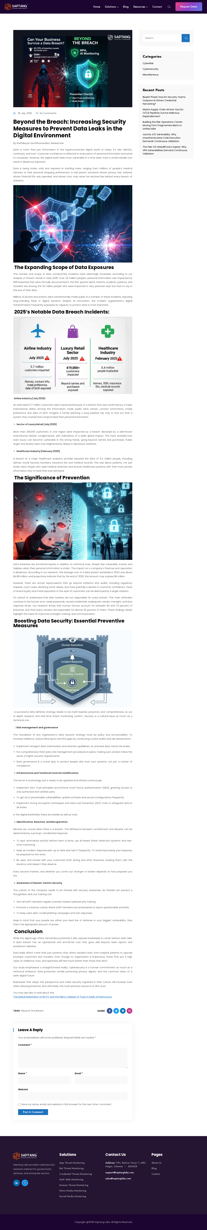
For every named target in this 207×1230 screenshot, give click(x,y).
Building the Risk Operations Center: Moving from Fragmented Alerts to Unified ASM (163, 125)
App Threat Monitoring (72, 1163)
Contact (157, 7)
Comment (25, 1045)
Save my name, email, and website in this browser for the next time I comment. (66, 1104)
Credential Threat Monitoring (75, 1174)
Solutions (110, 7)
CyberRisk (148, 63)
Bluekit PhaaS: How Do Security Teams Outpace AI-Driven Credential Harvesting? (164, 100)
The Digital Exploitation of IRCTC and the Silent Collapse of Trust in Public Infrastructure (62, 996)
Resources (139, 7)
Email (79, 1073)
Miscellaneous (150, 74)
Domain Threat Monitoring (73, 1185)
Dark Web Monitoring (71, 1179)
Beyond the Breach (33, 1010)
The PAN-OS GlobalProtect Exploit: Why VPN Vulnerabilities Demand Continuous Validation (165, 150)
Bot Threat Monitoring (71, 1168)
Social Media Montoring (72, 1196)
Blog (126, 7)
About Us (156, 1163)
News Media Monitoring (72, 1190)
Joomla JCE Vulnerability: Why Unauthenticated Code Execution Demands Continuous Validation (161, 138)
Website (23, 1089)
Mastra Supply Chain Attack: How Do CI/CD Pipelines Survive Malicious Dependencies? (163, 113)
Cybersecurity (150, 69)
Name (22, 1073)
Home (96, 7)
